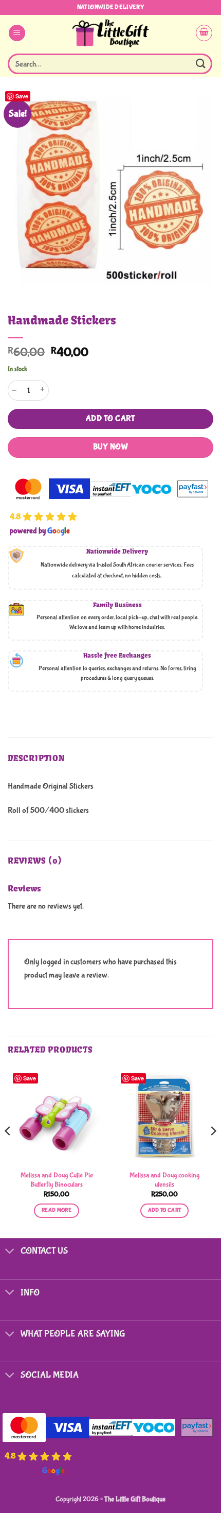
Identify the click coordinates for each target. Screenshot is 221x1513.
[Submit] (201, 64)
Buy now (110, 447)
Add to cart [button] (164, 1210)
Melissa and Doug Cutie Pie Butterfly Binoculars (57, 1180)
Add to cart (110, 418)
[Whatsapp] (192, 1486)
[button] (17, 33)
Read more (56, 1210)
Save (21, 96)
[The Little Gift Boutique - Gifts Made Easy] (111, 33)
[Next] (213, 1150)
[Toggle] (10, 1252)
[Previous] (8, 1150)
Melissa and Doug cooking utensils (164, 1180)
